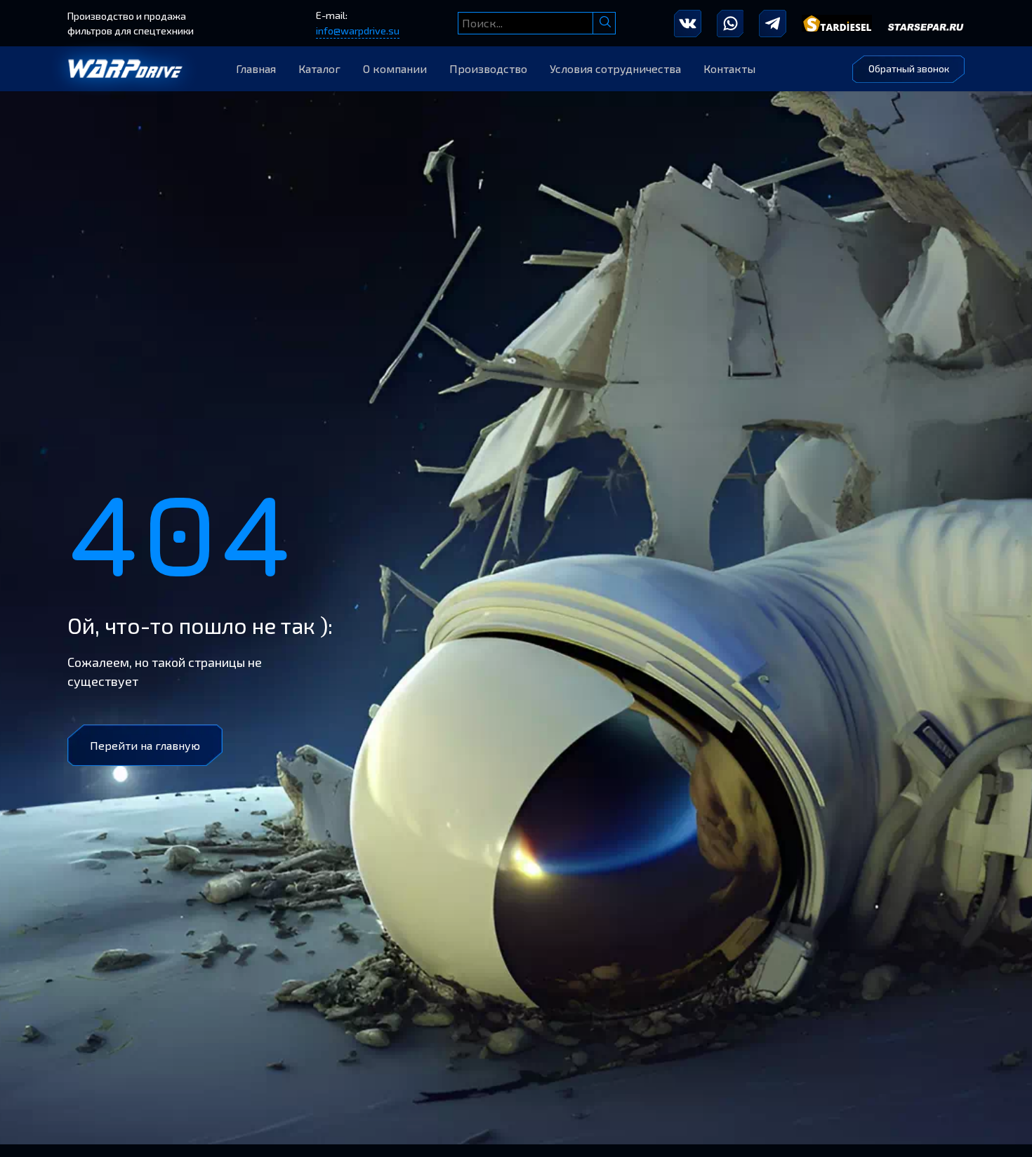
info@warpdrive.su (357, 31)
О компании (395, 68)
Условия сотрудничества (615, 68)
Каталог (319, 68)
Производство (488, 68)
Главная (256, 68)
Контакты (729, 68)
